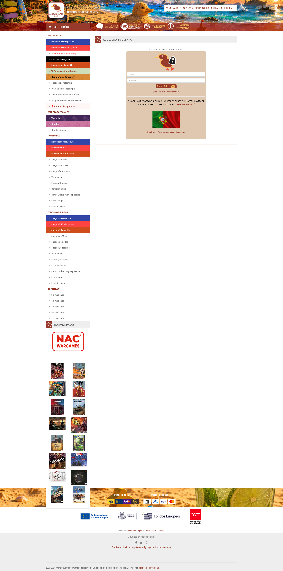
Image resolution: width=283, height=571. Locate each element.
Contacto (117, 547)
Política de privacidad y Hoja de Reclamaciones (147, 547)
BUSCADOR (191, 8)
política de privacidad (149, 568)
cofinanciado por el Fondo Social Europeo (145, 531)
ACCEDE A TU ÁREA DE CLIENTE (218, 8)
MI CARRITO (174, 8)
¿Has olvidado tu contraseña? (166, 91)
